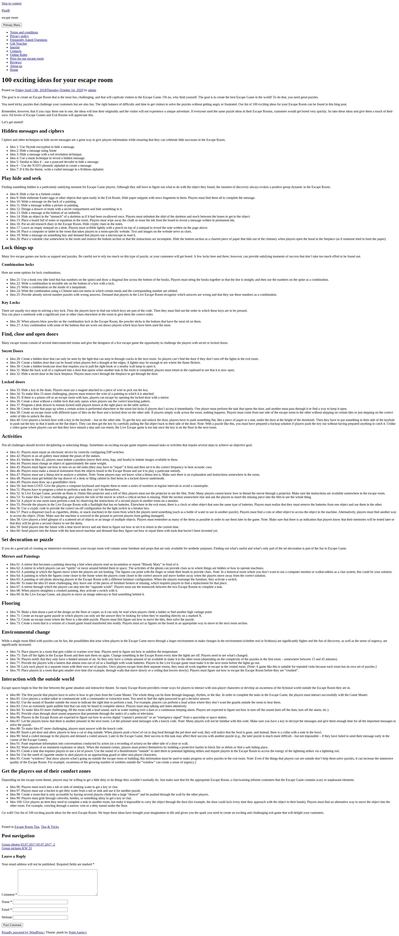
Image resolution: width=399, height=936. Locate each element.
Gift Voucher (18, 43)
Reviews (15, 62)
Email (7, 909)
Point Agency (77, 932)
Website (7, 917)
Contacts (15, 51)
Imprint (15, 47)
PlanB (6, 10)
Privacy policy (19, 36)
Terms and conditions (24, 32)
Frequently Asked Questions (28, 40)
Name (7, 902)
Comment (9, 894)
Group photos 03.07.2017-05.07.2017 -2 (28, 844)
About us (16, 66)
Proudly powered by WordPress (23, 932)
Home (14, 69)
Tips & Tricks (50, 827)
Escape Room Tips (27, 827)
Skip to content (11, 3)
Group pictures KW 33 (17, 848)
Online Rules (18, 55)
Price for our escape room (27, 58)
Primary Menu (11, 25)
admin (92, 90)
